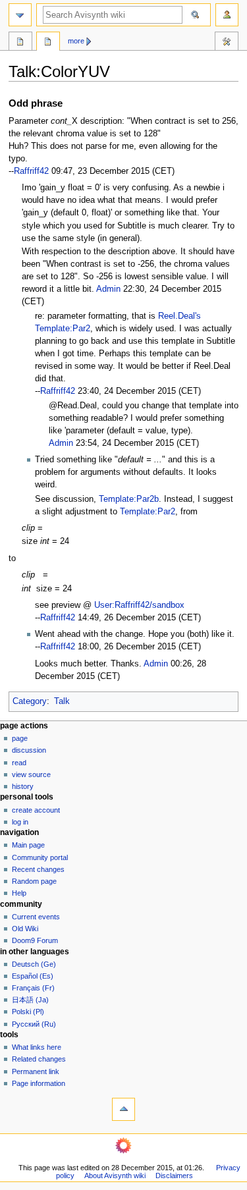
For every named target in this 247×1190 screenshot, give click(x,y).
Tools (226, 42)
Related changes (39, 1059)
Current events (36, 917)
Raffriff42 (31, 171)
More (76, 41)
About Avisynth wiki (115, 1175)
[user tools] (226, 14)
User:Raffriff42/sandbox (139, 605)
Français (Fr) (33, 988)
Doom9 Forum (35, 940)
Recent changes (38, 869)
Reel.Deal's (179, 316)
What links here (36, 1047)
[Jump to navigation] (20, 14)
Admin (108, 289)
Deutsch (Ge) (34, 964)
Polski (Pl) (28, 1011)
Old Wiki (25, 929)
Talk (62, 701)
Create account (36, 810)
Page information (38, 1083)
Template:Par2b (129, 499)
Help (19, 893)
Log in (20, 822)
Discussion (29, 750)
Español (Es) (32, 976)
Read (19, 763)
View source (31, 774)
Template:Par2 (62, 328)
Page (20, 738)
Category (30, 701)
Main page (28, 845)
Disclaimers (174, 1175)
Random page (34, 881)
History (23, 786)
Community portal (40, 857)
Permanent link (35, 1071)
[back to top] (123, 1109)
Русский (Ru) (34, 1024)
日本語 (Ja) (30, 1000)
